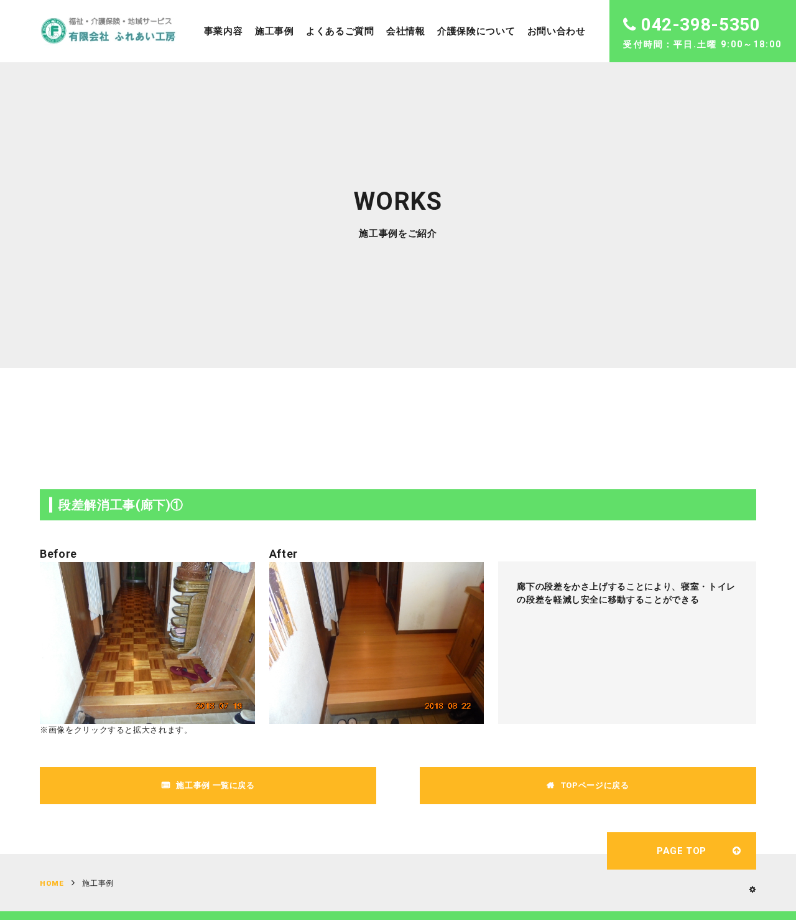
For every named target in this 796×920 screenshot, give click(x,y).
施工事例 (274, 31)
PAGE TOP (681, 851)
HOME (52, 883)
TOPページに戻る (595, 785)
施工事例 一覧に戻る (215, 785)
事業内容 (223, 31)
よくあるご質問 (340, 31)
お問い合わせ (556, 31)
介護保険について (476, 31)
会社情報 (405, 31)
